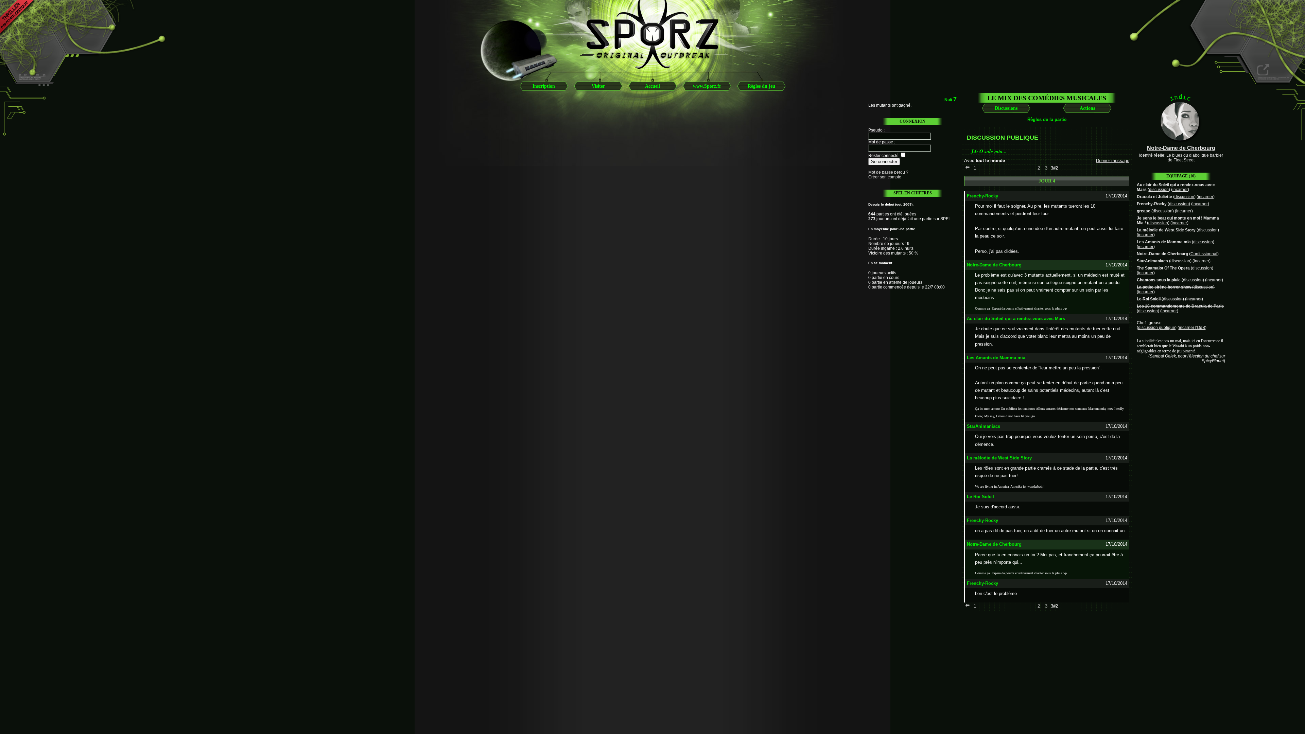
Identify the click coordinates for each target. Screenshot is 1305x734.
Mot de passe (880, 142)
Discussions (1006, 108)
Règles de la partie (1046, 119)
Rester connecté (883, 155)
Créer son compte (884, 177)
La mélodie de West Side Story (1166, 230)
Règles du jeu (761, 86)
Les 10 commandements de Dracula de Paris (1180, 306)
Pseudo (875, 130)
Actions (1087, 108)
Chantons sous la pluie (1159, 280)
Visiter (598, 86)
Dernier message (1112, 160)
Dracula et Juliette (1154, 196)
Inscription (544, 86)
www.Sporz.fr (707, 86)
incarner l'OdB (1192, 327)
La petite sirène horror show (1164, 287)
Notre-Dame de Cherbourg (1162, 253)
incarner (1180, 189)
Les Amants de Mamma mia (1164, 242)
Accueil (652, 86)
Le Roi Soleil (1149, 299)
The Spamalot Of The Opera (1163, 268)
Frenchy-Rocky (1152, 204)
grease (1143, 211)
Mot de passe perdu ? (888, 172)
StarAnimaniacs (1152, 261)
